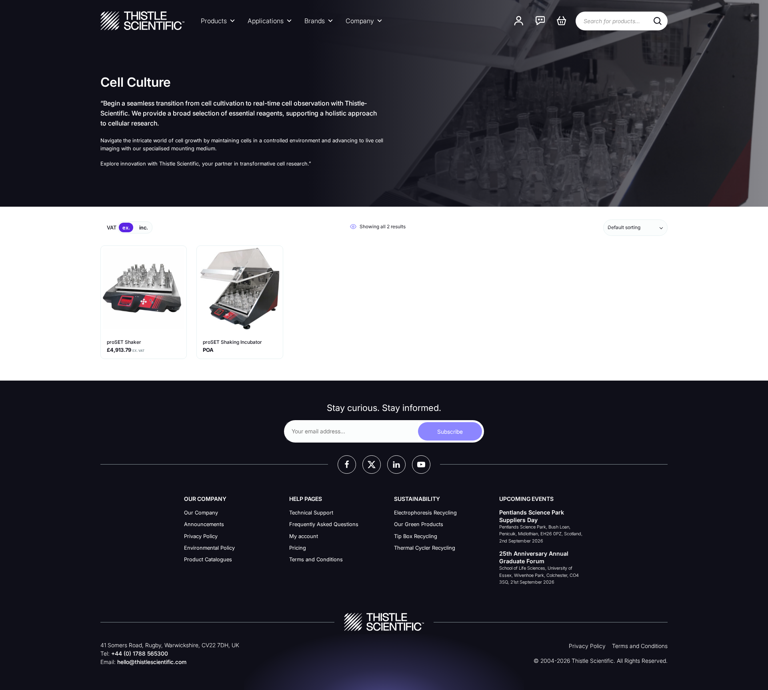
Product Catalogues (208, 559)
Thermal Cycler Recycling (424, 547)
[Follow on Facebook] (347, 464)
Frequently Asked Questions (323, 524)
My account (303, 536)
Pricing (297, 547)
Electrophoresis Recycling (425, 512)
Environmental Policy (209, 547)
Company (360, 21)
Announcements (204, 524)
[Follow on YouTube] (421, 464)
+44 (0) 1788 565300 (139, 653)
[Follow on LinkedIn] (396, 464)
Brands (314, 21)
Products (214, 21)
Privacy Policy (201, 536)
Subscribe (450, 431)
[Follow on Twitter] (371, 464)
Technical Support (311, 512)
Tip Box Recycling (415, 536)
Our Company (201, 512)
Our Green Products (418, 524)
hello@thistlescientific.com (151, 661)
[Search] (658, 21)
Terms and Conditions (316, 559)
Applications (266, 21)
